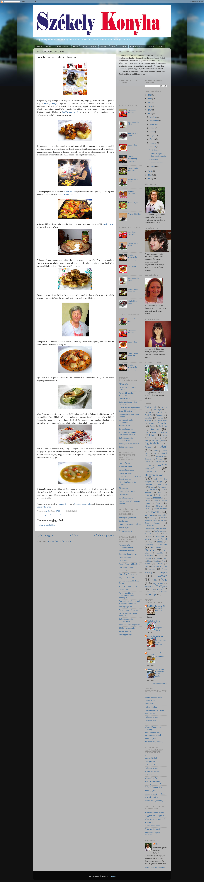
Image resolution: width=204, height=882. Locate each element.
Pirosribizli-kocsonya (127, 491)
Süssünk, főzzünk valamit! (154, 654)
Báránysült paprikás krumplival (126, 394)
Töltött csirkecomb (126, 447)
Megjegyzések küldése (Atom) (59, 541)
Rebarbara (156, 539)
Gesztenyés (148, 459)
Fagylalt (161, 438)
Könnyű (148, 495)
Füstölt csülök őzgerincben (129, 408)
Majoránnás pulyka (126, 577)
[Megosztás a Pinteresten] (75, 511)
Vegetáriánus (158, 583)
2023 (150, 99)
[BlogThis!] (69, 511)
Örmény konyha (159, 531)
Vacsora (162, 575)
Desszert (155, 429)
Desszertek (103, 46)
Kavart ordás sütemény (133, 169)
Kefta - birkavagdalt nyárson (130, 524)
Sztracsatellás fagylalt (153, 829)
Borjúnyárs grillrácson (127, 518)
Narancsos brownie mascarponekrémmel (153, 734)
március (153, 143)
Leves (158, 503)
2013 (150, 179)
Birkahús (159, 415)
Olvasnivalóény (149, 528)
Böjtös (160, 418)
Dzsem (153, 432)
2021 (150, 102)
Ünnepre (162, 572)
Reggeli (164, 539)
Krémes (147, 498)
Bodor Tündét (70, 194)
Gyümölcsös (151, 471)
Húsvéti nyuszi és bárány (154, 710)
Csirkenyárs (123, 521)
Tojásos (160, 563)
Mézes (162, 518)
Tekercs (165, 558)
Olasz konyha (152, 523)
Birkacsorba (123, 384)
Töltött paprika (133, 202)
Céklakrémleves (125, 557)
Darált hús (163, 426)
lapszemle (48, 515)
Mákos (147, 509)
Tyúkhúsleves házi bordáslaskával (126, 439)
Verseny (151, 589)
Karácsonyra (162, 487)
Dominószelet (150, 700)
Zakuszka (164, 592)
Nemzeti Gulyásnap (151, 520)
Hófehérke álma (151, 707)
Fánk (147, 440)
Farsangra (155, 441)
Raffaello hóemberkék (153, 787)
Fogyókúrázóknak (153, 443)
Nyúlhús (162, 520)
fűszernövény (160, 456)
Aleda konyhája (153, 621)
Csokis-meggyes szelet (153, 697)
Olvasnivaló (151, 46)
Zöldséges (152, 594)
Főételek (93, 46)
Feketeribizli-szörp (126, 473)
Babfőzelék (132, 145)
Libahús (147, 506)
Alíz (156, 844)
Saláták (75, 46)
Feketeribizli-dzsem (126, 470)
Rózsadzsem (124, 495)
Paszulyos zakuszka (132, 111)
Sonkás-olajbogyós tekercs (155, 794)
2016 (150, 114)
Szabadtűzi (160, 553)
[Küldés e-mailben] (67, 511)
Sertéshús (162, 544)
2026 (150, 95)
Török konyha (156, 566)
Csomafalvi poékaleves (128, 554)
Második (153, 512)
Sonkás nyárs (124, 528)
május (152, 135)
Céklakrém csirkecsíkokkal (156, 161)
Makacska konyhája (155, 669)
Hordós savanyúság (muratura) (132, 158)
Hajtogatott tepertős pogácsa (159, 673)
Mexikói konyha (152, 518)
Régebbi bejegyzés (104, 535)
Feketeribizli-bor (134, 214)
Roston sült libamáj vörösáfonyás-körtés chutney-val (127, 595)
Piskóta (165, 534)
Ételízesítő (150, 438)
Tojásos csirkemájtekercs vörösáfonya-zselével (128, 433)
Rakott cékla (124, 590)
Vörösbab (155, 592)
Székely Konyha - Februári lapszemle (157, 154)
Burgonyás (148, 420)
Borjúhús (148, 418)
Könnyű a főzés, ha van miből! (155, 637)
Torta (146, 566)
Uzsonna (152, 569)
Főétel (163, 446)
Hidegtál (160, 482)
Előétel (152, 435)
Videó (147, 592)
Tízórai (147, 563)
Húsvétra (148, 484)
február (153, 146)
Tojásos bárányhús (126, 429)
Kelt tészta (153, 490)
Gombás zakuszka (131, 192)
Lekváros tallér (150, 720)
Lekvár (147, 501)
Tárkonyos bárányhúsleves (129, 444)
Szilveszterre (149, 556)
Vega (164, 579)
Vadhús (154, 580)
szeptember (154, 121)
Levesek (84, 46)
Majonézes (159, 506)
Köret (161, 495)
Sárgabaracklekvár (126, 498)
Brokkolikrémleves (126, 551)
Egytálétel (163, 432)
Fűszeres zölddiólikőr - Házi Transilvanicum (130, 477)
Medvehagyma (150, 515)
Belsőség (148, 415)
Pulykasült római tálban (128, 586)
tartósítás (157, 558)
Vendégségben (149, 586)
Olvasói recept (162, 529)
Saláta (160, 541)
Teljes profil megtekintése (155, 867)
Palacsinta (148, 534)
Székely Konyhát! (44, 507)
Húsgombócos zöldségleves (129, 564)
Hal (155, 479)
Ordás (149, 531)
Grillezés (148, 465)
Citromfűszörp (124, 463)
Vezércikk (160, 589)
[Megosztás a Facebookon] (73, 511)
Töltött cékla (154, 150)
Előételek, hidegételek (62, 46)
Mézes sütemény (151, 724)
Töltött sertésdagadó (127, 628)
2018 (150, 106)
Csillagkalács (150, 761)
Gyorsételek (123, 46)
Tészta (149, 561)
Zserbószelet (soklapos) (154, 742)
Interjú (159, 484)
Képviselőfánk (150, 714)
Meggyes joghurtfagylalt (154, 812)
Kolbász (160, 492)
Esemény (164, 435)
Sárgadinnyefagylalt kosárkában (152, 833)
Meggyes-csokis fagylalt (154, 816)
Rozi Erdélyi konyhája (156, 606)
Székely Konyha (51, 103)
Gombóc (147, 461)
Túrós (165, 566)
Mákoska (148, 775)
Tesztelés (156, 561)
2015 (150, 171)
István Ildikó (69, 191)
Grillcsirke (123, 561)
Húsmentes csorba (126, 567)
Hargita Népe (63, 504)
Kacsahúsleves (124, 571)
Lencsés (156, 500)
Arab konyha (157, 410)
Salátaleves (159, 656)
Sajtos (151, 542)
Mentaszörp (123, 488)
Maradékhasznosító (160, 509)
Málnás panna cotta (152, 826)
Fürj (155, 453)
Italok (113, 46)
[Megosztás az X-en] (71, 511)
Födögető (148, 447)
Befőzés (48, 46)
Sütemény (149, 550)
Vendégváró (161, 586)
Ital (166, 484)
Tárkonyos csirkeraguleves (129, 625)
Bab (166, 410)
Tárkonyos (148, 558)
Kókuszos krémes (151, 717)
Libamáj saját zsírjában (128, 574)
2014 (150, 175)
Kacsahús (151, 487)
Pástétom (157, 534)
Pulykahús (160, 536)
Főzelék (155, 451)
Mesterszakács (162, 515)
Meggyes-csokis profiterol (155, 819)
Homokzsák (149, 704)
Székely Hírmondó (82, 504)
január (152, 166)
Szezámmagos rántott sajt (129, 610)
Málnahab (148, 822)
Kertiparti (148, 492)
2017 (150, 110)
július (152, 128)
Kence (163, 490)
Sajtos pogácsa (150, 738)
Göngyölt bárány (125, 411)
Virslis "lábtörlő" (125, 631)
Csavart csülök (124, 399)
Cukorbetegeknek (161, 421)
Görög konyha (159, 462)
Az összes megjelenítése (160, 683)
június (152, 132)
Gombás (159, 459)
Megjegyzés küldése (47, 525)
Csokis (152, 426)
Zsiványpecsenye (125, 531)
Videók (161, 46)
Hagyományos (154, 475)
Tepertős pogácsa (151, 797)
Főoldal (39, 46)
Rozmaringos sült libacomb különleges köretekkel (129, 602)
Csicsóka (151, 423)
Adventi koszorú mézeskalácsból (151, 757)
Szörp (161, 556)
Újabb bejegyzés (46, 535)
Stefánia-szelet (124, 426)
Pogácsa (150, 536)
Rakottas (147, 539)
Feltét (163, 441)
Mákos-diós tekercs (152, 771)
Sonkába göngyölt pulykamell (126, 421)
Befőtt (149, 413)
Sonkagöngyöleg (125, 607)
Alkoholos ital (150, 407)
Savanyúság (149, 545)
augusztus (154, 124)
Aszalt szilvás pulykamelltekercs (126, 546)
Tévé (163, 561)
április (152, 139)
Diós (146, 432)
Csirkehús (162, 423)
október (153, 117)
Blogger (113, 876)
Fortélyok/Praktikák (136, 46)
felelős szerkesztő (70, 112)
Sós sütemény (157, 547)
